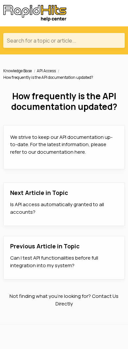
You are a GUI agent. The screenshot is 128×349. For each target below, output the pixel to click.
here (80, 151)
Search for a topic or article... (41, 40)
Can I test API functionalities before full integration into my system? (54, 261)
